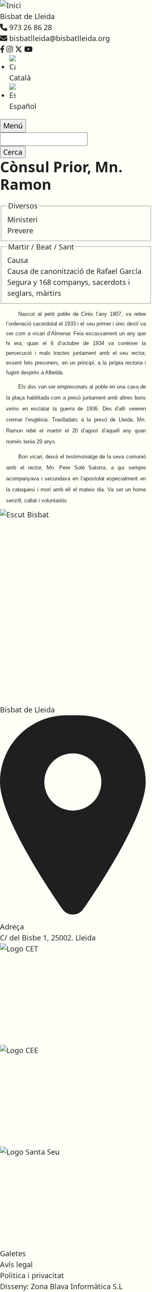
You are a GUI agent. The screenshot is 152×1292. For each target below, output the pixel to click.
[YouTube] (28, 49)
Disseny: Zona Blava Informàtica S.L (61, 1286)
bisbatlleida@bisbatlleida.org (59, 38)
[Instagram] (9, 49)
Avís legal (16, 1264)
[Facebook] (2, 49)
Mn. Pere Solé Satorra (76, 468)
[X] (18, 49)
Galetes (13, 1253)
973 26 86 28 (30, 27)
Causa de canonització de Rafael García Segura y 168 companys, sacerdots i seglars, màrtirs (74, 282)
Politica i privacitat (32, 1275)
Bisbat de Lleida (27, 16)
